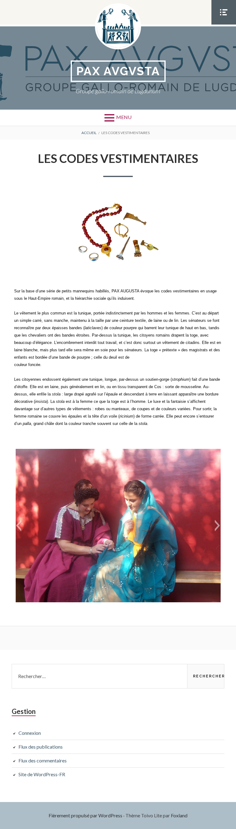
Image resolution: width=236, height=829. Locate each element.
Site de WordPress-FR (41, 774)
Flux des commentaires (42, 760)
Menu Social (223, 24)
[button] (19, 525)
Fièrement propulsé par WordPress (85, 815)
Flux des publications (40, 747)
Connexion (29, 733)
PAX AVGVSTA (118, 71)
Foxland (179, 815)
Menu (124, 117)
